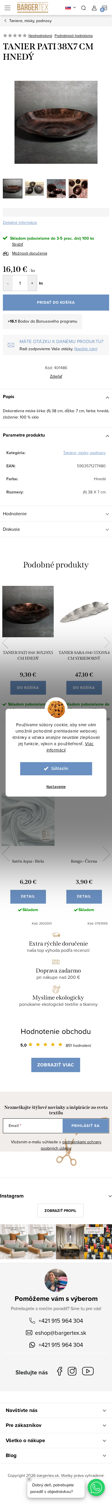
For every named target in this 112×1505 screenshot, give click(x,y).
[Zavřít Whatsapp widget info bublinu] (29, 1479)
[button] (96, 1487)
